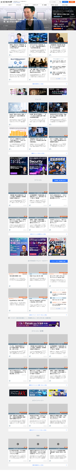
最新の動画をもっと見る (38, 465)
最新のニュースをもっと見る (38, 153)
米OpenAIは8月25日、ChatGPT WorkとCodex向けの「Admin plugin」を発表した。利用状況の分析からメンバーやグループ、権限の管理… (18, 120)
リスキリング (35, 5)
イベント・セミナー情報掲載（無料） (58, 261)
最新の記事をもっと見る (38, 84)
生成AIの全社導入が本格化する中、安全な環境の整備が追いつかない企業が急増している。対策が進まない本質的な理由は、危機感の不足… (58, 422)
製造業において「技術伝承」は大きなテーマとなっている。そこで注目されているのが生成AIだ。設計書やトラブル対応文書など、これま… (38, 201)
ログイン (65, 1)
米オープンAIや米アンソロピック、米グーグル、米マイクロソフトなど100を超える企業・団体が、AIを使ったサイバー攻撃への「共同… (38, 120)
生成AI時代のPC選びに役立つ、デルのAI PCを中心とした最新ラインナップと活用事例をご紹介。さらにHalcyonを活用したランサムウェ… (17, 457)
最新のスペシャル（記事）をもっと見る (38, 385)
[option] (26, 18)
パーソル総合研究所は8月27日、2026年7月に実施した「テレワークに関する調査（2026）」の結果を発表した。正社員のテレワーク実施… (18, 145)
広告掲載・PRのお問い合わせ (60, 180)
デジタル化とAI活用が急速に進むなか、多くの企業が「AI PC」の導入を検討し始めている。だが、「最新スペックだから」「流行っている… (18, 201)
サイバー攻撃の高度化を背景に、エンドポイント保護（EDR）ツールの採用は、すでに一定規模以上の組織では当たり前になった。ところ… (58, 51)
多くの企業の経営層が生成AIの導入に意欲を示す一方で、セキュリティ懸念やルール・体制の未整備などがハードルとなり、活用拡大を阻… (17, 422)
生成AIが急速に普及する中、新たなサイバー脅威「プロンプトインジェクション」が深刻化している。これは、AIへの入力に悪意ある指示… (38, 422)
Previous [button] (2, 18)
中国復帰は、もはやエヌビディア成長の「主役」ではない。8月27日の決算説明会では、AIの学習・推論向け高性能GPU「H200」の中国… (38, 145)
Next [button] (49, 18)
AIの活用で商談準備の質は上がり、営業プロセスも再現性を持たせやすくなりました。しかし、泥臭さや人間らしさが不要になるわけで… (38, 75)
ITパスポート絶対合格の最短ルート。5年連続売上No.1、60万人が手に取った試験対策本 (31, 318)
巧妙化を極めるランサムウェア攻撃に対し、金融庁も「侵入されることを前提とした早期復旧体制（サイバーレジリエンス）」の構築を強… (38, 457)
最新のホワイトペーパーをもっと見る (38, 430)
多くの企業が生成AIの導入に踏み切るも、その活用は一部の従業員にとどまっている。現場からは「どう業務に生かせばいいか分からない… (17, 352)
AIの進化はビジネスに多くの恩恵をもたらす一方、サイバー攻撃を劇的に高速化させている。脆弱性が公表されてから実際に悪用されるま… (17, 226)
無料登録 (71, 1)
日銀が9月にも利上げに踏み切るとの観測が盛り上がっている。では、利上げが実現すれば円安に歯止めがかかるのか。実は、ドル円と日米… (18, 75)
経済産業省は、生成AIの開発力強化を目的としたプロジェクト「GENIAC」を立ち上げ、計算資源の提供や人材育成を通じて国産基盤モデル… (58, 457)
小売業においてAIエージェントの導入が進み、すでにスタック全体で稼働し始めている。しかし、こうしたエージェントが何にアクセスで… (58, 226)
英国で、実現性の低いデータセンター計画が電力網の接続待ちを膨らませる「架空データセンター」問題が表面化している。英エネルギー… (58, 145)
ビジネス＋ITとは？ (17, 2)
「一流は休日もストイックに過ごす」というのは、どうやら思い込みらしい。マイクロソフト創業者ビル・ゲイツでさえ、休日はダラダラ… (17, 51)
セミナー (10, 5)
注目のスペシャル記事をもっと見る (38, 234)
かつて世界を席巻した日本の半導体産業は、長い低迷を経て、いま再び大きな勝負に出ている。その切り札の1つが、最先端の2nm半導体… (38, 51)
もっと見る (58, 78)
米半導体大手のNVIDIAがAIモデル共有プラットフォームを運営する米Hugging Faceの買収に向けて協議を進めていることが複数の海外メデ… (58, 120)
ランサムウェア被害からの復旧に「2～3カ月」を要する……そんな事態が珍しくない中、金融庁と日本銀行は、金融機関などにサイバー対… (38, 226)
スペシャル (18, 5)
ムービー (26, 5)
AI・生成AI (44, 5)
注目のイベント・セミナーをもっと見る (38, 315)
